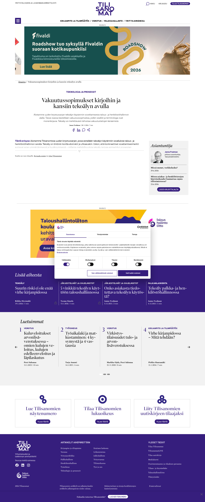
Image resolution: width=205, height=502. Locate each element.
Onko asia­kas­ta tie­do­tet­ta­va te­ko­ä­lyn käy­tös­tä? (124, 292)
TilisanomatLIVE (155, 451)
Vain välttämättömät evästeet (102, 273)
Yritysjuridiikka (135, 20)
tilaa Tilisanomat (55, 156)
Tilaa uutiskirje (154, 455)
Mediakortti (153, 460)
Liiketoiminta (99, 452)
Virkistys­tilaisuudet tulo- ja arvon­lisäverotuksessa (122, 339)
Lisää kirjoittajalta (168, 189)
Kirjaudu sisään (40, 156)
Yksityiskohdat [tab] (102, 234)
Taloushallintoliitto (156, 473)
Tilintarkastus (99, 463)
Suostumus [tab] (70, 234)
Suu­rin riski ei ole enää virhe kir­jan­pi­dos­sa (34, 290)
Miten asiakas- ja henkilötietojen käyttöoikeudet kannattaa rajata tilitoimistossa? (167, 179)
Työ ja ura (98, 467)
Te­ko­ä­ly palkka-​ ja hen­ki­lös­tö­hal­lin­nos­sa (167, 290)
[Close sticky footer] (201, 494)
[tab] (100, 374)
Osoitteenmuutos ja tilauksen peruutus (164, 464)
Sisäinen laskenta (101, 448)
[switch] (90, 264)
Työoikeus (65, 467)
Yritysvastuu (99, 460)
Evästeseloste (62, 253)
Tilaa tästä (43, 421)
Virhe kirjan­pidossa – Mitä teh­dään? (164, 335)
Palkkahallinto (113, 20)
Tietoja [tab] (134, 234)
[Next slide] (189, 347)
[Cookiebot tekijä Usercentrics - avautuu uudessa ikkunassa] (139, 227)
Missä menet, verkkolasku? (164, 168)
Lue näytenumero (118, 496)
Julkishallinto (99, 456)
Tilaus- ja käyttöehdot (157, 468)
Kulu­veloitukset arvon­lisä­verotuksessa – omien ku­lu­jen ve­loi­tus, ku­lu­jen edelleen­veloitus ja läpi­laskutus (39, 345)
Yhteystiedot (153, 477)
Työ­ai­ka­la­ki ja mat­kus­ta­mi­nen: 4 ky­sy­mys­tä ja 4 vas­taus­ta (81, 339)
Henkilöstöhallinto (69, 463)
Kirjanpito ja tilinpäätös (74, 20)
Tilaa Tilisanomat (180, 3)
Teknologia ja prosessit (81, 91)
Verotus (97, 20)
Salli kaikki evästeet (133, 273)
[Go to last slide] (16, 347)
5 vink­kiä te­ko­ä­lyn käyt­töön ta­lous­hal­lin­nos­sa (80, 290)
